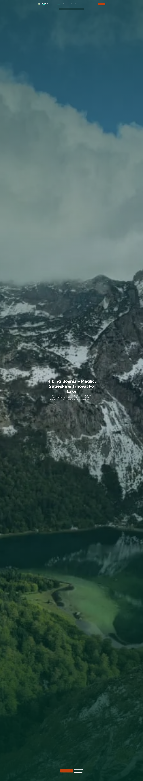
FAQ (89, 3)
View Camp (78, 770)
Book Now (101, 3)
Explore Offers (66, 770)
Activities (64, 3)
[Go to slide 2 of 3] (71, 775)
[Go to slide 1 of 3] (69, 775)
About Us (77, 3)
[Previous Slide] (2, 390)
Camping (71, 3)
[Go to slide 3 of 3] (73, 775)
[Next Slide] (140, 390)
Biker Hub (83, 3)
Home (58, 3)
